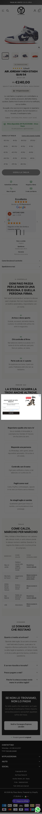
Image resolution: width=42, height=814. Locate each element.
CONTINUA (11, 412)
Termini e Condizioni (15, 409)
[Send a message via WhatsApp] (37, 809)
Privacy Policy (12, 410)
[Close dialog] (39, 395)
